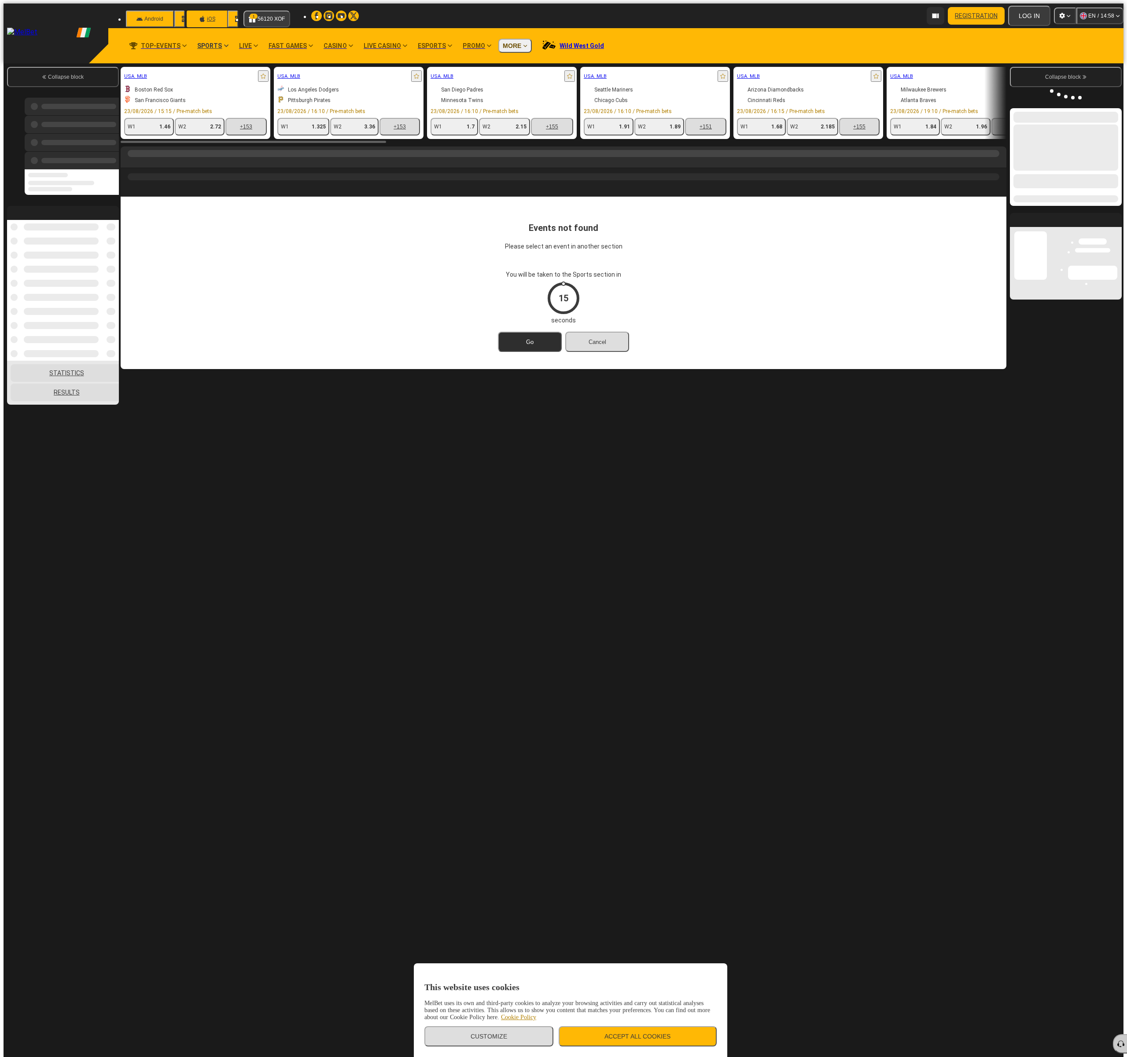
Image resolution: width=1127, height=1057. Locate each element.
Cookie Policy (518, 1017)
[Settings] (1065, 15)
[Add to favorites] (263, 76)
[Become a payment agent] (935, 16)
